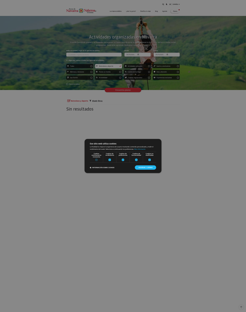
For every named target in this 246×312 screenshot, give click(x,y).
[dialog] (123, 156)
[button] (102, 167)
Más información (139, 149)
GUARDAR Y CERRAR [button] (145, 167)
